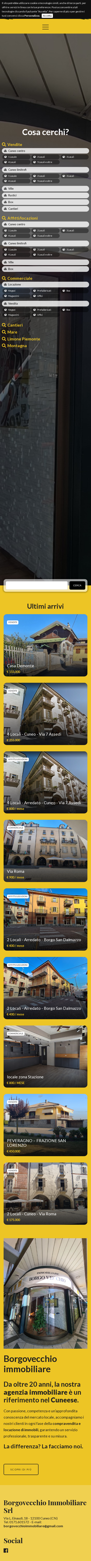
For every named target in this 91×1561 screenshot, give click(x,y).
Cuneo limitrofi (17, 169)
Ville (11, 188)
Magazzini (13, 295)
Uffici (40, 295)
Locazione (14, 284)
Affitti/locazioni (22, 218)
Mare (12, 332)
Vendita (13, 303)
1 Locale (12, 156)
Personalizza (31, 15)
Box (10, 202)
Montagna (17, 345)
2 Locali (41, 156)
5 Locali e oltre (44, 162)
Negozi (11, 290)
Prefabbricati (44, 290)
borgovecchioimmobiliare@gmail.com (33, 1526)
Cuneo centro (16, 150)
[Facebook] (6, 1550)
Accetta (47, 15)
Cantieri (13, 208)
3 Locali (70, 156)
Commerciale (19, 278)
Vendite (14, 144)
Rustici (12, 195)
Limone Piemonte (23, 338)
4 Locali (12, 162)
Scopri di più (21, 1469)
